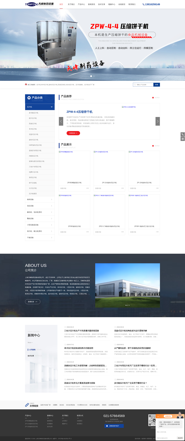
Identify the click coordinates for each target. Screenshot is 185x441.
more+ (157, 97)
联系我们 (132, 4)
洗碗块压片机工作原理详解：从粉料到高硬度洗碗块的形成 (86, 366)
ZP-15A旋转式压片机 (144, 182)
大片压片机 (33, 188)
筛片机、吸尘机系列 (34, 231)
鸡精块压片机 (33, 156)
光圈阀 (55, 405)
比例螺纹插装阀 (114, 405)
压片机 (29, 107)
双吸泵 (104, 405)
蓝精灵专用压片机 (35, 150)
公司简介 (64, 421)
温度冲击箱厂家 (45, 405)
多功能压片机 (33, 113)
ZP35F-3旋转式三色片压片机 (144, 226)
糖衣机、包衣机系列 (34, 212)
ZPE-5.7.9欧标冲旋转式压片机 (109, 226)
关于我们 (71, 4)
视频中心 (111, 4)
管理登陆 (149, 438)
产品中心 (81, 4)
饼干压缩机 (33, 183)
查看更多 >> (73, 133)
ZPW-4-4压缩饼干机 (79, 111)
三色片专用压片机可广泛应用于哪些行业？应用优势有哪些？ (136, 366)
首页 (61, 4)
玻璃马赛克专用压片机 (36, 161)
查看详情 (63, 188)
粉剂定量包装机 (95, 405)
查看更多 (31, 301)
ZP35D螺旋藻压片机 (74, 182)
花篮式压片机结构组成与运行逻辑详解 (130, 331)
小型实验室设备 (33, 225)
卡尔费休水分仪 (82, 405)
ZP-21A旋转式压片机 (109, 182)
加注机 (62, 405)
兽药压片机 (33, 177)
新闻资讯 (91, 4)
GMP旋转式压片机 (35, 145)
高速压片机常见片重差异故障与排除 (79, 383)
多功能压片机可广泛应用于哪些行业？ (130, 383)
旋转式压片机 (33, 140)
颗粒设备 (30, 218)
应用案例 (50, 423)
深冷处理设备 (70, 405)
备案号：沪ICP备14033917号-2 (62, 438)
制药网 (144, 438)
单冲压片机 (33, 129)
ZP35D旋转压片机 (74, 226)
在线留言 (121, 4)
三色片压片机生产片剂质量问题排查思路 (81, 331)
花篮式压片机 (33, 134)
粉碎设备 (30, 199)
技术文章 (101, 4)
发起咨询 (180, 438)
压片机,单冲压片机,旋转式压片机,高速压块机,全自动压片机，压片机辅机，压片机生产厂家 (65, 84)
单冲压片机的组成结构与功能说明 (78, 348)
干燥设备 (30, 237)
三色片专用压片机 (35, 166)
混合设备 (30, 206)
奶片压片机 (33, 118)
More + (30, 342)
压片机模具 (33, 193)
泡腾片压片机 (33, 172)
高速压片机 (33, 123)
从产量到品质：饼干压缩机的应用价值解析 (132, 348)
